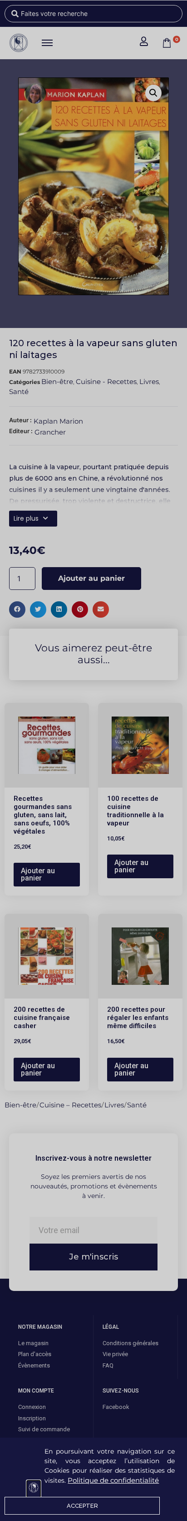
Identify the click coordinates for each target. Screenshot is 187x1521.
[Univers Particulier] (33, 1489)
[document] (93, 760)
